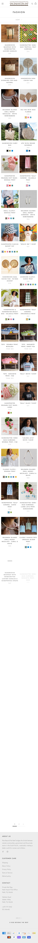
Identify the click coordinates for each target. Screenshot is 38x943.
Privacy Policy (6, 869)
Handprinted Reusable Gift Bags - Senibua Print (9, 178)
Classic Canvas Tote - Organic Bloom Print (28, 539)
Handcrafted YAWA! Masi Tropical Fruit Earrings (28, 47)
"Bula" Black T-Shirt (28, 403)
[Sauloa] (29, 151)
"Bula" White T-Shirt (28, 374)
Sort (18, 20)
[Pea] (10, 151)
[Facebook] (3, 851)
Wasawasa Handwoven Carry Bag (28, 743)
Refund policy (6, 876)
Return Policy (6, 866)
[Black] (7, 151)
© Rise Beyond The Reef (19, 922)
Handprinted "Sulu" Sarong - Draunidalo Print (28, 312)
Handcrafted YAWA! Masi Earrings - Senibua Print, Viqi (10, 440)
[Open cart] (35, 4)
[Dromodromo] (26, 117)
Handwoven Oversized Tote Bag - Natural (9, 80)
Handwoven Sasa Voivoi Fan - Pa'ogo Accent (9, 279)
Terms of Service (7, 873)
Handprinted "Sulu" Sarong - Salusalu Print (28, 178)
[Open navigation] (3, 3)
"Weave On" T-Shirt (28, 244)
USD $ (18, 918)
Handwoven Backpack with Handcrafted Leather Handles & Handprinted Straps (10, 576)
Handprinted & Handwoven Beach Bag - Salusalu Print (9, 312)
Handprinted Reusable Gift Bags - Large (9, 405)
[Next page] (23, 824)
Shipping (5, 863)
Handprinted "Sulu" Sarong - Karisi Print (10, 505)
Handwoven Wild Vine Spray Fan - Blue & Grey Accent (10, 610)
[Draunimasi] (12, 185)
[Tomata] (10, 185)
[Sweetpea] (17, 251)
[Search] (32, 3)
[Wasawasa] (12, 151)
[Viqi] (28, 117)
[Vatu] (23, 284)
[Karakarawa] (30, 117)
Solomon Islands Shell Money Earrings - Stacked (10, 775)
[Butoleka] (29, 185)
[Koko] (6, 218)
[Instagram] (7, 851)
